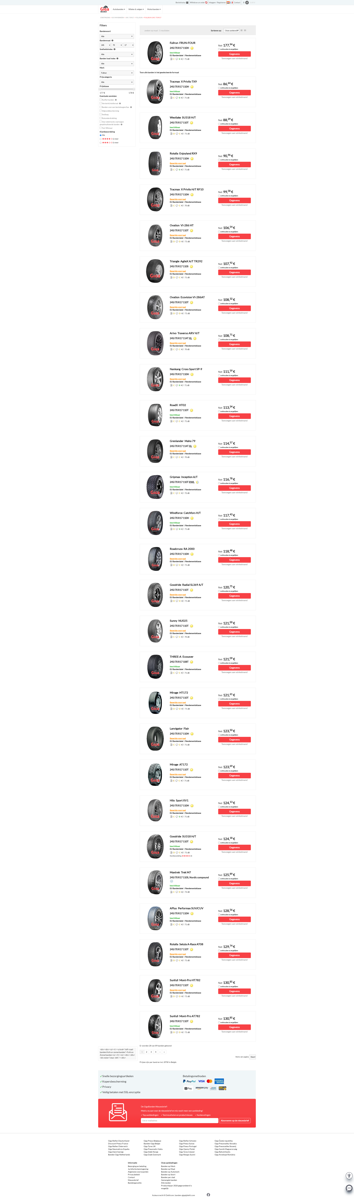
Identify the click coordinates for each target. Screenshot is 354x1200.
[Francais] (231, 2)
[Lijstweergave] (241, 30)
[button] (349, 1175)
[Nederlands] (228, 2)
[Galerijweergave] (245, 30)
